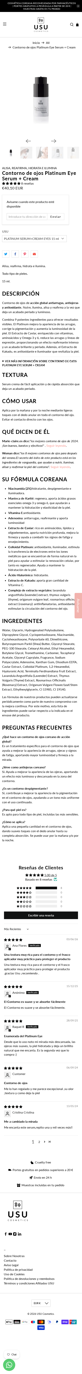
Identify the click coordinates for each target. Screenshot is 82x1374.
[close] (78, 6)
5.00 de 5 (50, 875)
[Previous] (28, 141)
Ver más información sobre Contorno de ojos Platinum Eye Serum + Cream (39, 363)
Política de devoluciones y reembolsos (29, 1278)
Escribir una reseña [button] (41, 915)
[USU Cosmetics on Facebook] (5, 1234)
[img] (13, 940)
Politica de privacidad (18, 1269)
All (48, 42)
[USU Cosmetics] (41, 24)
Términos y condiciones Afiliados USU (29, 1283)
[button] (11, 183)
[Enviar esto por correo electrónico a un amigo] (34, 254)
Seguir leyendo (60, 467)
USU (5, 231)
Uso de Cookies (14, 1274)
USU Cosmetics (45, 1313)
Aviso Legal (11, 1265)
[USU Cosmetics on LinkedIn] (19, 1234)
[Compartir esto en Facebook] (15, 254)
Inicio (36, 42)
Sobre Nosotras (14, 1256)
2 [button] (39, 1142)
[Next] (54, 141)
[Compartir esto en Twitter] (5, 254)
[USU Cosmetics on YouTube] (10, 1234)
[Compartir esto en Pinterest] (24, 254)
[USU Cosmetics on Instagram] (15, 1234)
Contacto (10, 1260)
